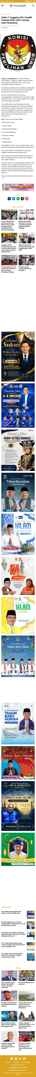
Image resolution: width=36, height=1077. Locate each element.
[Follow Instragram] (20, 1058)
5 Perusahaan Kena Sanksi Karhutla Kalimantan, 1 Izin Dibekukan (25, 1005)
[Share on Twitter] (13, 198)
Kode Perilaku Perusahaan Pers (18, 1070)
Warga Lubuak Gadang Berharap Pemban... (25, 268)
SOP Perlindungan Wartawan (18, 1067)
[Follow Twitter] (28, 1)
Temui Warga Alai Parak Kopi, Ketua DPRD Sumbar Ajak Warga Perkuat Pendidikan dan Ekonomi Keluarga (7, 225)
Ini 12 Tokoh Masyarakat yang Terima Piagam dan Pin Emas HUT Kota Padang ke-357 (13, 944)
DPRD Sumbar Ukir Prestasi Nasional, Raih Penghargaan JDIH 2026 (27, 247)
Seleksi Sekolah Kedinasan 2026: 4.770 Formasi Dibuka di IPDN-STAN (26, 1025)
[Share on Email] (26, 198)
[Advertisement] (18, 293)
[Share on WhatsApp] (18, 198)
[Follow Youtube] (34, 1)
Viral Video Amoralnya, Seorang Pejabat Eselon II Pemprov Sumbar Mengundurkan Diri (13, 934)
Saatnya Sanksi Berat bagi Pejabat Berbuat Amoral (9, 1004)
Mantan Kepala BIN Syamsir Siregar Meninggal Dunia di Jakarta (8, 1045)
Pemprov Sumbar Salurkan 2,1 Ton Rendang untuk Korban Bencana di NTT (25, 1046)
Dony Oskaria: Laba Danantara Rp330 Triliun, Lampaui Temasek (8, 985)
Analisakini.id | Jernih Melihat (20, 1073)
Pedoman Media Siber (18, 1065)
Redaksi (8, 1062)
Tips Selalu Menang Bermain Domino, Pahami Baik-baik (11, 912)
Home (3, 14)
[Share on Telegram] (22, 198)
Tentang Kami (26, 1062)
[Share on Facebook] (9, 198)
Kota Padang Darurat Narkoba (26, 983)
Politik (9, 14)
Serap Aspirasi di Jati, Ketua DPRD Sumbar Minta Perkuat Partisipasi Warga (9, 269)
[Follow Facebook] (26, 1)
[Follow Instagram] (31, 1)
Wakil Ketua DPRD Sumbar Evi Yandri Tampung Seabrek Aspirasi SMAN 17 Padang (25, 224)
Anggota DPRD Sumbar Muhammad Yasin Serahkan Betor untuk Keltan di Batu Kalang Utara (8, 248)
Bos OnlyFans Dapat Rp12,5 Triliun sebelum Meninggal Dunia (9, 1024)
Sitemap (16, 1062)
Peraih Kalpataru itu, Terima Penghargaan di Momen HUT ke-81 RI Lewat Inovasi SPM (13, 923)
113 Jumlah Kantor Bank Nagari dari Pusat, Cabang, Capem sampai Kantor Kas (12, 955)
